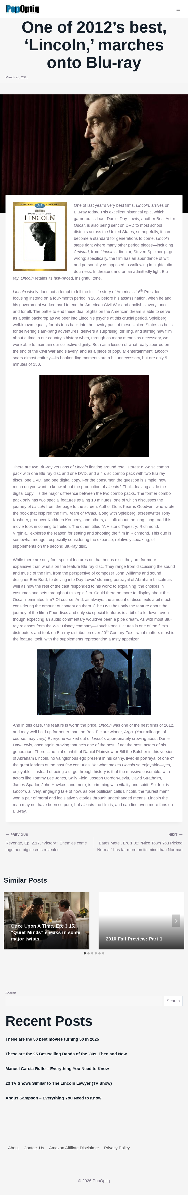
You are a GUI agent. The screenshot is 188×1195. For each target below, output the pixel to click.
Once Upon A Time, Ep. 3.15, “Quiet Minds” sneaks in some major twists (45, 932)
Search (11, 993)
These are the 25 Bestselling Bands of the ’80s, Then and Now (66, 1054)
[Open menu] (178, 9)
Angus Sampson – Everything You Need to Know (53, 1098)
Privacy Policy (117, 1148)
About (13, 1148)
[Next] (176, 921)
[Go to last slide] (12, 921)
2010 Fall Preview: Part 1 (134, 938)
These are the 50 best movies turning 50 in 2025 (52, 1039)
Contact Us (34, 1148)
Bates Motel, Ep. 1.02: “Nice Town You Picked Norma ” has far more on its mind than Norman (139, 842)
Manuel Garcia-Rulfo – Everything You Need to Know (57, 1068)
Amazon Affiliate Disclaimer (74, 1148)
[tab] (85, 953)
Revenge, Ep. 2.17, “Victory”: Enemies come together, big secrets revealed (46, 842)
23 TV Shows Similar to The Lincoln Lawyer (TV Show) (59, 1083)
